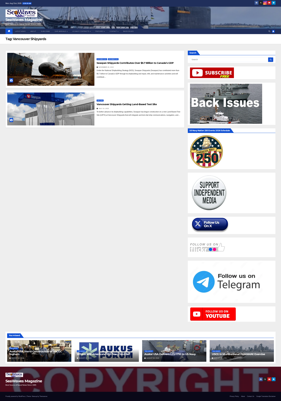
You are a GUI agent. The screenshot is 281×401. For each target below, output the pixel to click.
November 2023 (113, 59)
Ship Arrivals (61, 31)
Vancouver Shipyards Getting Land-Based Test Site (127, 104)
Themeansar (43, 396)
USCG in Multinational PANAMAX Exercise (238, 354)
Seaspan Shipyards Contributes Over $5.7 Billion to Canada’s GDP (135, 62)
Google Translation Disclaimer (266, 396)
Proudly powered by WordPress (15, 396)
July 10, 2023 (104, 108)
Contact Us (250, 396)
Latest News (20, 31)
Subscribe (45, 31)
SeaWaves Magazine (23, 19)
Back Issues (128, 31)
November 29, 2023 (106, 67)
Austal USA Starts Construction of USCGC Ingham (35, 353)
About (33, 31)
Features (99, 31)
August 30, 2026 (17, 358)
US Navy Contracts (81, 31)
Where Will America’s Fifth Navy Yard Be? (103, 354)
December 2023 (101, 59)
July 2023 (100, 100)
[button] (269, 31)
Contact (113, 31)
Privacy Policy (234, 396)
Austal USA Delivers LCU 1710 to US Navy (170, 354)
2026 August (14, 348)
